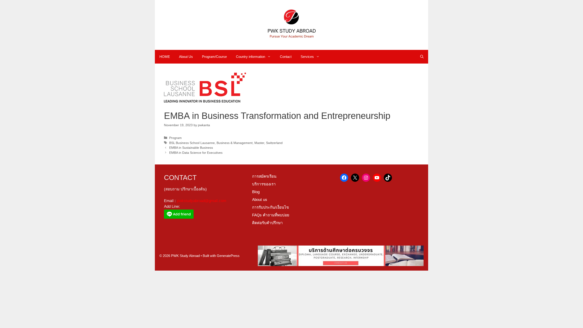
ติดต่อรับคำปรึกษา (267, 223)
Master (259, 143)
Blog (256, 192)
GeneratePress (228, 256)
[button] (422, 57)
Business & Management (235, 143)
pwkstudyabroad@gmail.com (201, 201)
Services (307, 57)
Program (175, 138)
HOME (164, 57)
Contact (286, 57)
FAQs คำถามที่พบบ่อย (270, 215)
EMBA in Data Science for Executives (195, 152)
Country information (250, 57)
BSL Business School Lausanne (192, 143)
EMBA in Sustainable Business (191, 147)
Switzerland (274, 143)
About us (259, 199)
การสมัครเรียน (264, 176)
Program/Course (214, 57)
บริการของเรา (264, 184)
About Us (186, 57)
